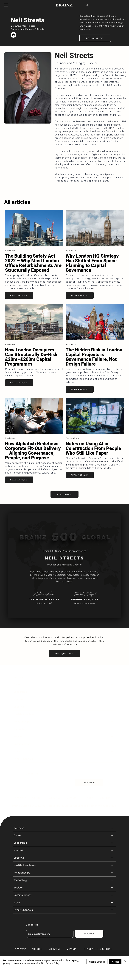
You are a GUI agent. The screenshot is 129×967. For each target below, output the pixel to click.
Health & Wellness (25, 714)
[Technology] (112, 729)
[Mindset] (112, 699)
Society (18, 736)
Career (18, 684)
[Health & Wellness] (112, 714)
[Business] (112, 677)
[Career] (112, 684)
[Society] (112, 736)
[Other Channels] (112, 759)
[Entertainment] (112, 744)
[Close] (125, 961)
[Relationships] (112, 721)
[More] (112, 751)
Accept (115, 961)
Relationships (22, 721)
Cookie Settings (97, 961)
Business (19, 676)
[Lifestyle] (112, 706)
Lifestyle (19, 706)
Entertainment (22, 743)
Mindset (18, 699)
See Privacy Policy (50, 963)
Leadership (20, 691)
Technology (20, 728)
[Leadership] (112, 691)
